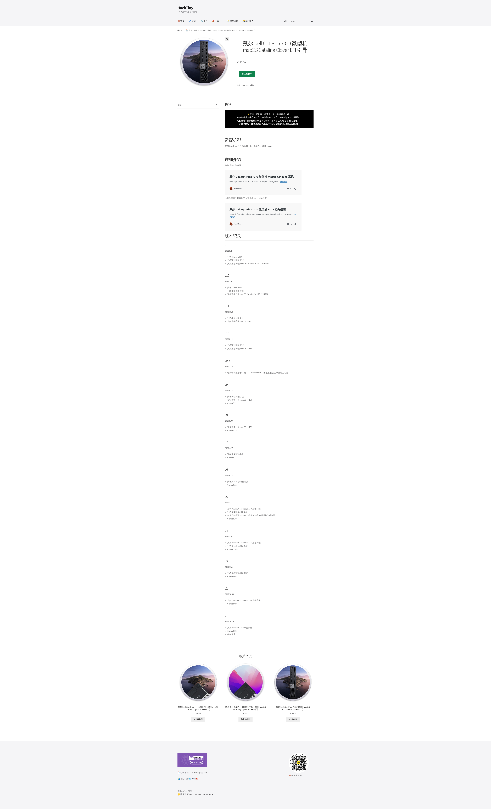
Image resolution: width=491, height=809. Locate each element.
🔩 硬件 (204, 21)
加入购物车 (247, 73)
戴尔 (196, 30)
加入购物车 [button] (198, 719)
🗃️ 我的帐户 (248, 21)
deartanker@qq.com (198, 772)
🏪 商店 (189, 30)
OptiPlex (203, 30)
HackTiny (185, 7)
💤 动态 (192, 21)
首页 (182, 30)
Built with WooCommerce (201, 794)
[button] (227, 39)
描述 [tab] (179, 104)
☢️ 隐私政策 (183, 794)
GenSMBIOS (293, 124)
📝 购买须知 (232, 21)
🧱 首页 (181, 21)
